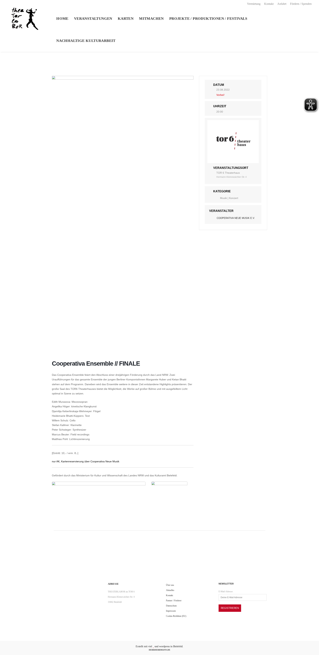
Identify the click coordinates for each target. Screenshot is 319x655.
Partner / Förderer (173, 600)
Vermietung (253, 3)
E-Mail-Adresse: (226, 591)
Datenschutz (171, 605)
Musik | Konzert (229, 198)
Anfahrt (281, 3)
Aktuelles (170, 590)
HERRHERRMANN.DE (159, 650)
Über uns (170, 585)
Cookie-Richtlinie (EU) (176, 616)
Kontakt (269, 3)
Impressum (171, 611)
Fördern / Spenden (301, 3)
